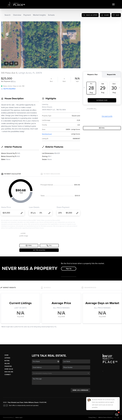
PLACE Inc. (43, 402)
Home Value (8, 369)
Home (6, 355)
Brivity (11, 417)
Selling (7, 363)
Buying (6, 360)
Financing (8, 366)
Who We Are (8, 372)
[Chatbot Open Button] (117, 415)
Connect (7, 374)
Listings (7, 358)
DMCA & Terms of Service (105, 417)
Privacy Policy (92, 417)
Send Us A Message (80, 390)
